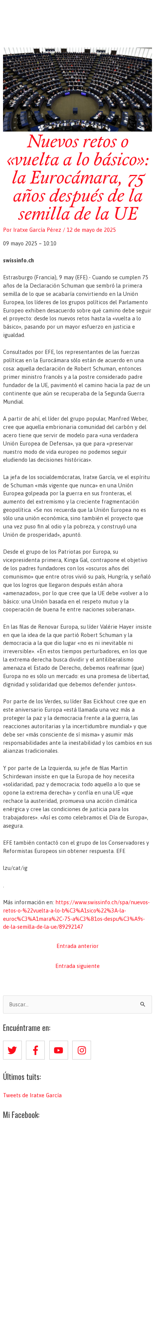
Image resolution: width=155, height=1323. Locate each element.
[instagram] (83, 1050)
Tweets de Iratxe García (32, 1095)
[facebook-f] (37, 1050)
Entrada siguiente (77, 966)
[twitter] (14, 1050)
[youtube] (60, 1050)
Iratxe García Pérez (77, 12)
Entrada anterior (77, 946)
